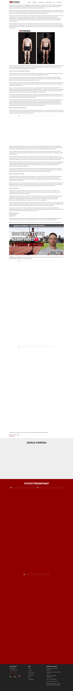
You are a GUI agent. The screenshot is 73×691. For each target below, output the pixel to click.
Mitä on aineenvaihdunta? (52, 679)
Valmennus (34, 2)
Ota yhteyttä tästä (13, 671)
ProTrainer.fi (11, 436)
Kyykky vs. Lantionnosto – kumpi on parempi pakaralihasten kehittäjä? (54, 684)
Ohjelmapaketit (41, 2)
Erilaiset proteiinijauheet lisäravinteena (51, 676)
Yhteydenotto (59, 2)
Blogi (54, 2)
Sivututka (39, 688)
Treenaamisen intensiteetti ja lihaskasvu (52, 669)
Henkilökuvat (49, 2)
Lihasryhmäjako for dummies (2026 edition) (54, 673)
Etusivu (29, 2)
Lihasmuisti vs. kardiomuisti (52, 681)
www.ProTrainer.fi (13, 673)
